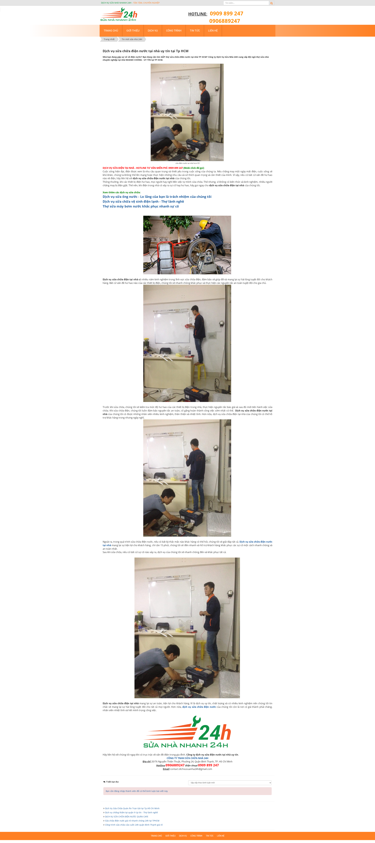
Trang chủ (156, 836)
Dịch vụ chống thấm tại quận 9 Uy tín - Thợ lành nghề (131, 812)
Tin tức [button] (195, 30)
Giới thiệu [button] (132, 30)
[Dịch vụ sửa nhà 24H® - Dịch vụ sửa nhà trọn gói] (118, 14)
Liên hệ (220, 836)
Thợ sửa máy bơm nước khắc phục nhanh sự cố (141, 206)
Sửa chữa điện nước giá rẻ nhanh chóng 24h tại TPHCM (132, 820)
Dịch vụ (183, 836)
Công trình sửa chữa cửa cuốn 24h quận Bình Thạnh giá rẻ (134, 824)
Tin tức (209, 836)
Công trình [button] (173, 30)
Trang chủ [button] (111, 30)
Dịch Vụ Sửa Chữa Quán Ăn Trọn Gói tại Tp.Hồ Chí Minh (132, 808)
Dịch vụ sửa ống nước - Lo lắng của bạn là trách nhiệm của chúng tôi (157, 196)
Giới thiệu (170, 836)
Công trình (196, 836)
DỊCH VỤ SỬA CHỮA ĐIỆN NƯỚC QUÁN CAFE (126, 816)
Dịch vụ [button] (153, 30)
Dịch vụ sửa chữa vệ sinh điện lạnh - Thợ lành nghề (143, 201)
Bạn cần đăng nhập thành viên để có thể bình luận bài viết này (137, 791)
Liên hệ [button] (213, 30)
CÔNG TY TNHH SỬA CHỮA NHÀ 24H (187, 758)
